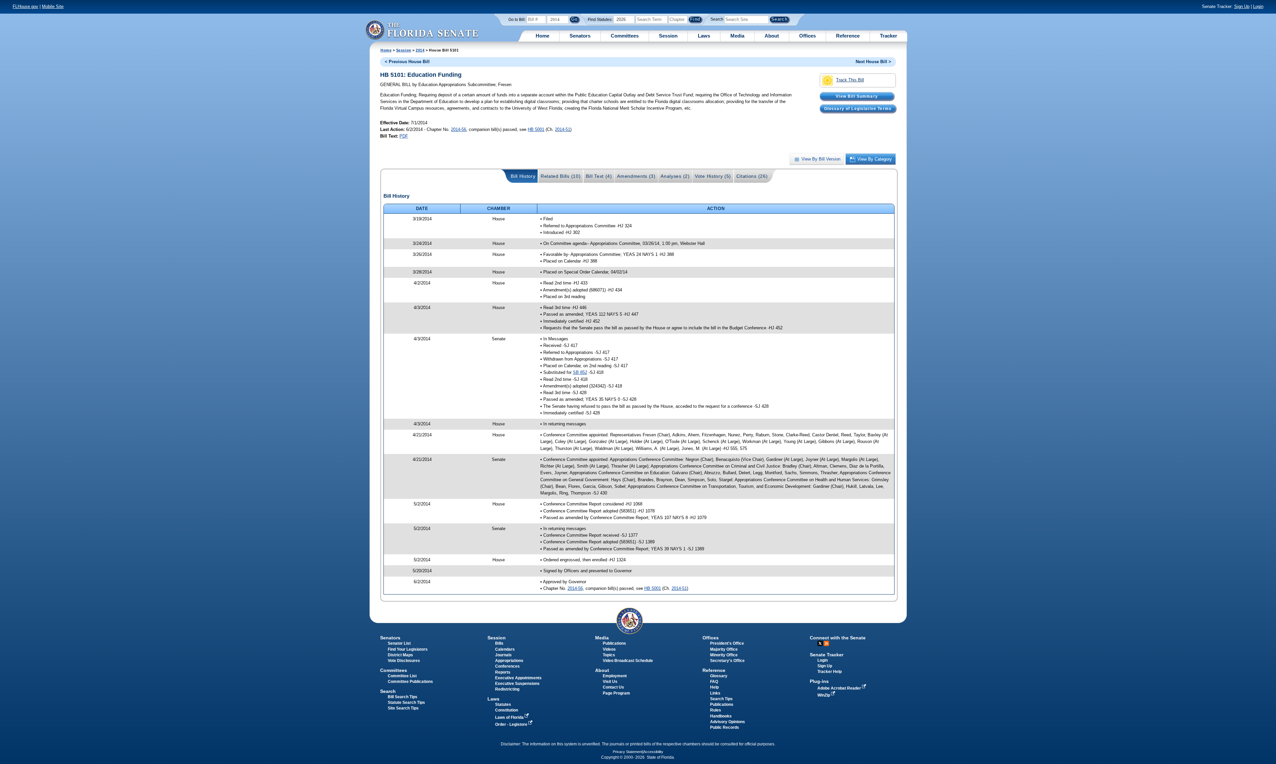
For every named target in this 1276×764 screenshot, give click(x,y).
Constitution (506, 710)
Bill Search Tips (402, 697)
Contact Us (613, 687)
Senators (580, 36)
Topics (609, 655)
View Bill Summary (857, 96)
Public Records (724, 727)
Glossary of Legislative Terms (858, 108)
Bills (499, 643)
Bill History (523, 176)
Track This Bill (850, 79)
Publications (614, 643)
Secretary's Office (727, 661)
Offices (807, 36)
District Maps (400, 655)
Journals (503, 655)
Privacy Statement (627, 752)
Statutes (503, 705)
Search (716, 19)
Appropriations (509, 661)
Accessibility (653, 752)
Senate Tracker (826, 654)
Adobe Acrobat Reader (839, 688)
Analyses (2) (675, 176)
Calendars (505, 649)
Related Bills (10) (561, 176)
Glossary (718, 676)
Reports (502, 672)
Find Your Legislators (408, 649)
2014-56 (458, 129)
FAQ (714, 682)
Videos (609, 649)
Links (715, 693)
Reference (848, 36)
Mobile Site (52, 6)
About (772, 36)
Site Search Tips (403, 708)
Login (1258, 6)
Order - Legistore (511, 724)
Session (668, 36)
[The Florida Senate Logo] (421, 30)
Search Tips (721, 699)
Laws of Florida (510, 717)
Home (542, 36)
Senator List (399, 643)
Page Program (616, 693)
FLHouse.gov (25, 6)
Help (714, 687)
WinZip (824, 695)
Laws (704, 36)
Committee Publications (410, 682)
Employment (615, 676)
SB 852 (580, 372)
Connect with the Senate (838, 637)
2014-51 (562, 129)
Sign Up (1241, 6)
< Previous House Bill (407, 61)
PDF (403, 136)
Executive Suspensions (517, 684)
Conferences (507, 666)
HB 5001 (536, 129)
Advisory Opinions (727, 722)
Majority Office (724, 649)
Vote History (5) (713, 176)
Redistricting (507, 689)
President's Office (727, 643)
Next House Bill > (873, 61)
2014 (420, 50)
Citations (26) (752, 176)
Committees (625, 36)
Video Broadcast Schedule (628, 661)
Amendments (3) (636, 176)
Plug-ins (819, 681)
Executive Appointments (518, 678)
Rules (715, 710)
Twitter (820, 643)
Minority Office (724, 655)
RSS (826, 643)
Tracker (888, 36)
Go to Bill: (517, 20)
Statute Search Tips (406, 703)
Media (737, 36)
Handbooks (721, 716)
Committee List (402, 676)
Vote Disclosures (404, 661)
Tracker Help (829, 672)
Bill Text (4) (599, 176)
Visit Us (610, 682)
